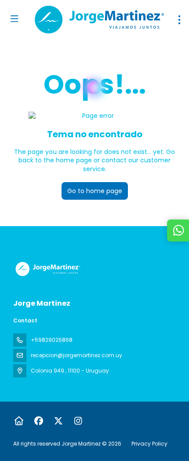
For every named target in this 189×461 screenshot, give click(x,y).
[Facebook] (38, 421)
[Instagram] (78, 421)
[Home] (18, 421)
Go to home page (94, 191)
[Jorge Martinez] (47, 269)
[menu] (179, 19)
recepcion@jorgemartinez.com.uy (76, 355)
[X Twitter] (58, 421)
